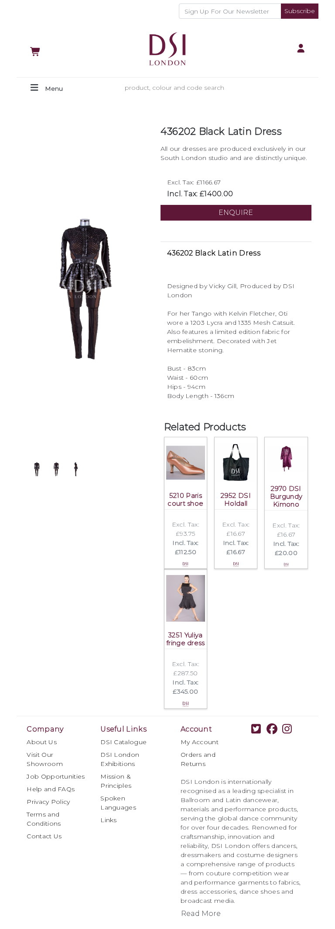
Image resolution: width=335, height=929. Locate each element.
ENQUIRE (236, 212)
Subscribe (299, 11)
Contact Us (44, 836)
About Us (41, 742)
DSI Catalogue (123, 742)
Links (108, 820)
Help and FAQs (51, 789)
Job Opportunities (56, 776)
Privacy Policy (48, 802)
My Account (200, 742)
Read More (201, 913)
